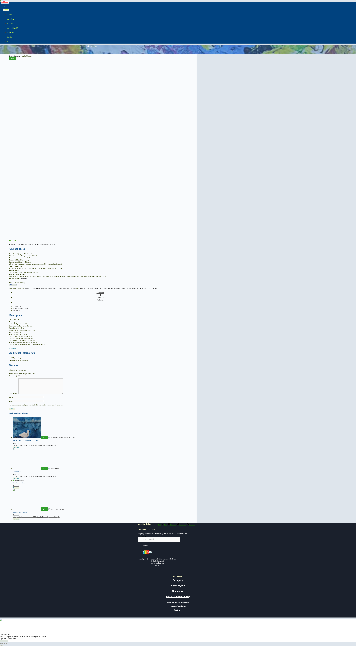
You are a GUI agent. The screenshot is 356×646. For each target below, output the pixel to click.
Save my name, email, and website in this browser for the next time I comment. (37, 405)
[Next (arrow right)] (2, 645)
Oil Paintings (52, 288)
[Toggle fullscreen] (2, 643)
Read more (16, 488)
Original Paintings (63, 288)
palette (141, 288)
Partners (178, 610)
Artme (9, 15)
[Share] (4, 643)
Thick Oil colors (152, 288)
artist (81, 288)
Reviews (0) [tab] (17, 310)
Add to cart (13, 285)
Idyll (105, 288)
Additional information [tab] (20, 308)
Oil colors (121, 288)
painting (128, 288)
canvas (96, 288)
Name (11, 397)
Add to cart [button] (16, 447)
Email (11, 401)
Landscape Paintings (40, 288)
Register (10, 32)
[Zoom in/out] (0, 643)
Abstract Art (29, 288)
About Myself (12, 28)
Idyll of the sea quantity (17, 283)
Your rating (13, 376)
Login (9, 37)
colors (101, 288)
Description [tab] (17, 306)
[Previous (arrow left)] (0, 645)
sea (145, 288)
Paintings (17, 56)
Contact (10, 23)
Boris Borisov (88, 288)
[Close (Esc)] (6, 643)
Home (11, 56)
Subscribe (144, 546)
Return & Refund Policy (178, 596)
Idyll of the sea (113, 288)
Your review (13, 393)
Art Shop (10, 19)
